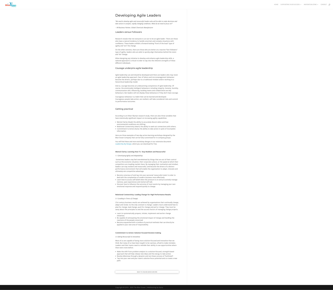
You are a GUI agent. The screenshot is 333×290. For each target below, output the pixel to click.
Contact (324, 4)
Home (276, 4)
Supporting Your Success (290, 4)
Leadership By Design (123, 144)
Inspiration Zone (310, 4)
